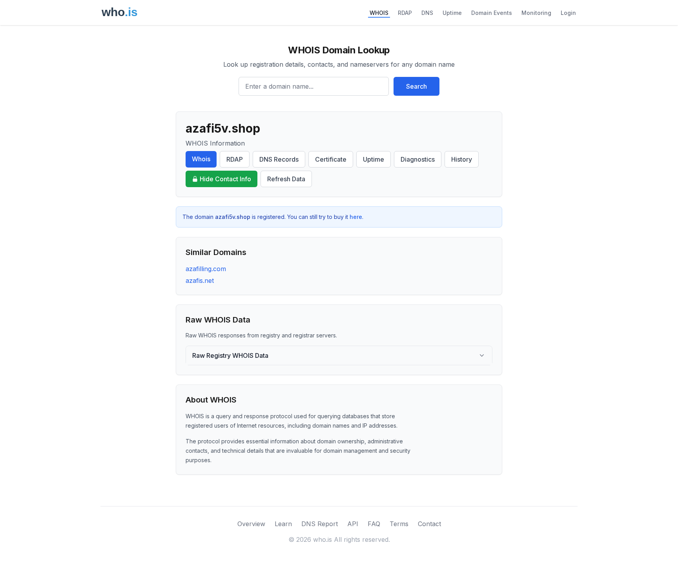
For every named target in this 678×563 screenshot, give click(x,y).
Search (416, 86)
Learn (283, 524)
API (352, 524)
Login (568, 12)
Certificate (330, 159)
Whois (201, 159)
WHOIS (379, 12)
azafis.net (200, 280)
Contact (429, 524)
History (461, 159)
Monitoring (536, 12)
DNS (427, 12)
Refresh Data (286, 179)
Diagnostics (418, 159)
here (356, 216)
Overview (251, 524)
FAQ (374, 524)
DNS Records (279, 159)
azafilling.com (206, 269)
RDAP (405, 12)
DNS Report (319, 524)
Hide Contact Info (225, 179)
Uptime (452, 12)
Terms (399, 524)
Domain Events (491, 12)
